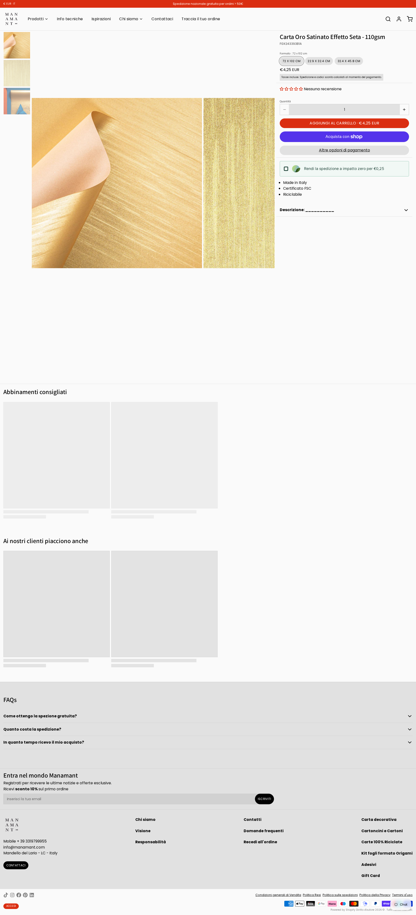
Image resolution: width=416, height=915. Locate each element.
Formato (293, 53)
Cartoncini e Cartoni (382, 831)
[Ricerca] (386, 19)
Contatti (252, 819)
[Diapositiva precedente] (39, 182)
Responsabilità (150, 842)
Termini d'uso (402, 895)
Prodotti (36, 19)
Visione (142, 831)
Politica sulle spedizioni (340, 895)
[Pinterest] (25, 895)
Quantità (285, 101)
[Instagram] (12, 895)
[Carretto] (408, 19)
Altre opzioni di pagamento (344, 150)
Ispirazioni (101, 19)
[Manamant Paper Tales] (11, 19)
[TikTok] (5, 895)
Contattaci (162, 19)
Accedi (11, 906)
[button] (291, 89)
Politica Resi (312, 895)
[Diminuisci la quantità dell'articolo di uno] (284, 109)
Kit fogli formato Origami (387, 853)
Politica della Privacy (374, 895)
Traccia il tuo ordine (201, 19)
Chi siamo (128, 19)
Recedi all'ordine (260, 842)
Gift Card (370, 875)
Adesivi (368, 864)
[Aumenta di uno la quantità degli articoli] (404, 109)
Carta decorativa (378, 819)
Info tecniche (70, 19)
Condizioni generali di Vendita (278, 895)
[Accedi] (397, 19)
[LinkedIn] (31, 895)
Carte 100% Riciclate (381, 842)
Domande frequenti (264, 831)
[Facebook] (18, 895)
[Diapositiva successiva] (268, 182)
